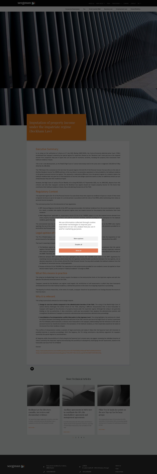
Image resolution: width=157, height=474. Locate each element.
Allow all (78, 251)
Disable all (78, 245)
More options (78, 239)
